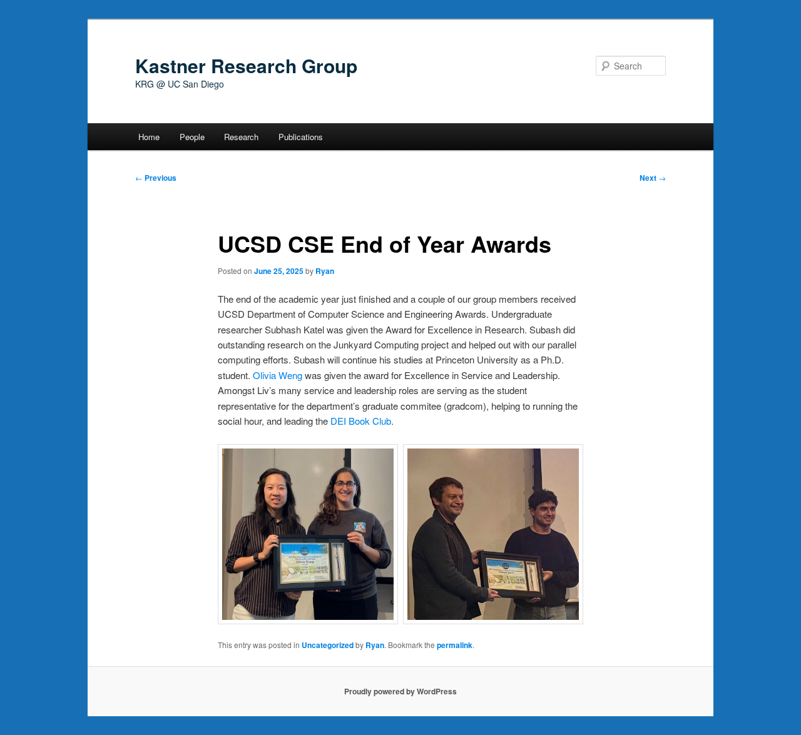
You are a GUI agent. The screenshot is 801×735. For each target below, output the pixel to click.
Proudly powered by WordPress (400, 691)
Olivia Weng (277, 375)
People (192, 137)
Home (149, 137)
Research (241, 137)
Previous (155, 177)
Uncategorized (328, 645)
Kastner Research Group (246, 65)
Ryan (324, 270)
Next (653, 177)
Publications (300, 137)
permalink (454, 645)
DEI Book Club (360, 420)
